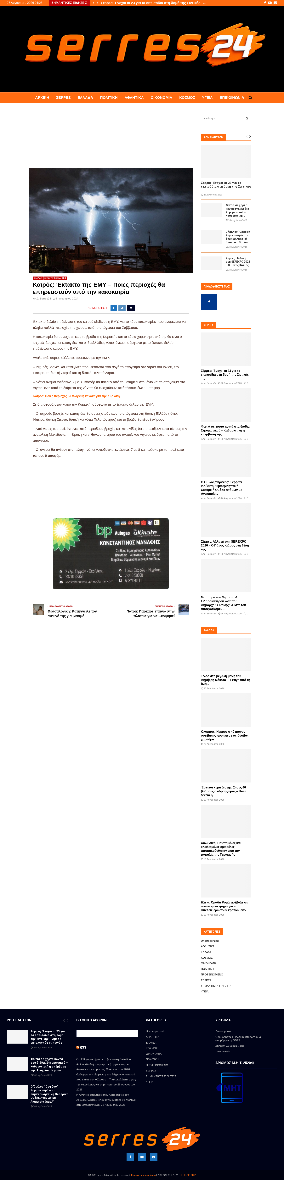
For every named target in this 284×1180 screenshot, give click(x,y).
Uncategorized (210, 940)
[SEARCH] (247, 118)
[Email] (153, 1157)
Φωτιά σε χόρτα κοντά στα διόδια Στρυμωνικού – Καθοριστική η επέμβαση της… (166, 3)
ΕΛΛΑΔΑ (85, 98)
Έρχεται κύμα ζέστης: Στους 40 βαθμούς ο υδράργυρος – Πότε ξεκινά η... (223, 791)
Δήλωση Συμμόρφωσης (229, 1045)
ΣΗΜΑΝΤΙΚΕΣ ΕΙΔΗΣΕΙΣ (55, 278)
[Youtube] (142, 1157)
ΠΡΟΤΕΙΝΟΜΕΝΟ (212, 974)
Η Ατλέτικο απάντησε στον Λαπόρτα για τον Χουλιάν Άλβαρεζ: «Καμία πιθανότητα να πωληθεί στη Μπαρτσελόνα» (106, 1099)
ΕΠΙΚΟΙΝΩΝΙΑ (188, 1175)
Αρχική (42, 98)
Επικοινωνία (232, 98)
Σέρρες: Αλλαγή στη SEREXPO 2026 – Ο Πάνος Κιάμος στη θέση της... (225, 545)
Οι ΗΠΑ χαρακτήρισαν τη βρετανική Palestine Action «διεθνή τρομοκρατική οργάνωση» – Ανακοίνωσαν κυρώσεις (103, 1064)
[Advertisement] (111, 140)
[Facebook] (130, 1157)
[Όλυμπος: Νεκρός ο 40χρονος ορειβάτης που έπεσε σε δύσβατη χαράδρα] (226, 710)
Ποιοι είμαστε (223, 1031)
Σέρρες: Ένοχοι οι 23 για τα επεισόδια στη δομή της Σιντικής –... (226, 186)
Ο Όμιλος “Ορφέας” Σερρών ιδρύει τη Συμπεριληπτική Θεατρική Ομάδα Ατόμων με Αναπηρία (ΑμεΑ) (49, 1094)
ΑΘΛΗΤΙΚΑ (134, 98)
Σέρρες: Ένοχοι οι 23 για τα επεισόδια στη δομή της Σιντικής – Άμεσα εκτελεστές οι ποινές (48, 1037)
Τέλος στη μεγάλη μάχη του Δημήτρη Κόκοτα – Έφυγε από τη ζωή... (225, 679)
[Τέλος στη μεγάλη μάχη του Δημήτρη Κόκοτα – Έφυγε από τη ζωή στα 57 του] (226, 654)
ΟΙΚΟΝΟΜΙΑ (161, 98)
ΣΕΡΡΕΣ (63, 98)
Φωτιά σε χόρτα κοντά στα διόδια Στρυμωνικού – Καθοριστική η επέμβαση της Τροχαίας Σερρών (49, 1064)
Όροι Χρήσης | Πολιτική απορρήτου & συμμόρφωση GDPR (238, 1038)
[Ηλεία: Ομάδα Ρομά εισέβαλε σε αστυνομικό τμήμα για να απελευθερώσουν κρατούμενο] (226, 880)
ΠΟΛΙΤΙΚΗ (109, 98)
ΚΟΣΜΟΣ (187, 98)
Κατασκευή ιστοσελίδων (143, 1175)
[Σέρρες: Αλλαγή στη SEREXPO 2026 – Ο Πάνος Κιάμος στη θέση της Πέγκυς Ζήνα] (211, 263)
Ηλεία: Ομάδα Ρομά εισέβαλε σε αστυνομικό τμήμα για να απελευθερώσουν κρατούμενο (224, 906)
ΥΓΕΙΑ (207, 98)
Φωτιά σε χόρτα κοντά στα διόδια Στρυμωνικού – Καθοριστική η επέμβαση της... (225, 430)
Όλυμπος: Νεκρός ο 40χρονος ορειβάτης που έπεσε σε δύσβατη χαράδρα (225, 735)
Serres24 (45, 298)
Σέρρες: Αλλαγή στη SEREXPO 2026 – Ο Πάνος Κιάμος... (238, 262)
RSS (83, 1047)
